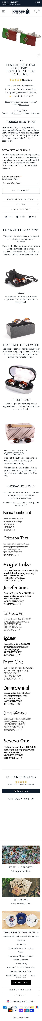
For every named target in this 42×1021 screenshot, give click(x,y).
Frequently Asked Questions (21, 948)
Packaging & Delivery (21, 199)
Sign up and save (20, 990)
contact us (24, 104)
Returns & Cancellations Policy (21, 968)
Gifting (21, 204)
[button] (16, 80)
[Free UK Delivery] (21, 855)
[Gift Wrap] (21, 887)
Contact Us (21, 944)
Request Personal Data (21, 971)
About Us (21, 940)
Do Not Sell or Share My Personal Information (21, 976)
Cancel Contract (20, 982)
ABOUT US (20, 996)
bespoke (22, 936)
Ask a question (21, 209)
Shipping (17, 113)
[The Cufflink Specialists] (21, 920)
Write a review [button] (21, 791)
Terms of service (21, 960)
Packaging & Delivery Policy (21, 956)
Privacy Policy (21, 964)
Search (21, 952)
